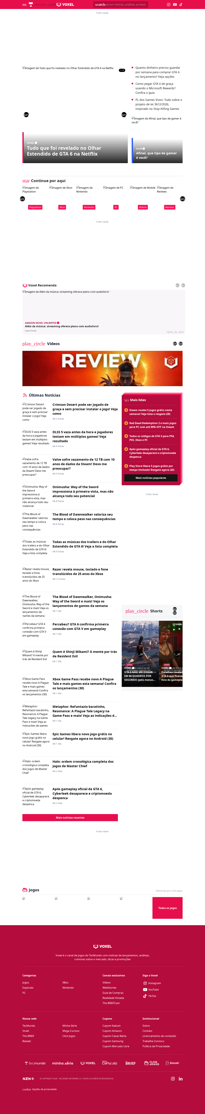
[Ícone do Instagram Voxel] (168, 4)
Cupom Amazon (112, 1031)
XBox (65, 982)
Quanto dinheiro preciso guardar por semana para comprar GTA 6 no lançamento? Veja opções (157, 72)
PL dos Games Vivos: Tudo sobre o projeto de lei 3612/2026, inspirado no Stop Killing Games (158, 104)
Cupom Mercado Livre (115, 1046)
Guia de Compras (112, 993)
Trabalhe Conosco (153, 1041)
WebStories (109, 987)
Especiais (27, 987)
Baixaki (26, 1041)
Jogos (25, 982)
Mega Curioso (70, 1031)
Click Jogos (68, 1036)
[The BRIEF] (130, 1063)
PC (24, 993)
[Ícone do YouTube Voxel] (175, 4)
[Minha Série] (63, 1063)
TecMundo (28, 1025)
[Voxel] (88, 1063)
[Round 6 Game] (135, 908)
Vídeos (106, 982)
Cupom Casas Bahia (114, 1036)
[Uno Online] (70, 908)
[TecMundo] (31, 4)
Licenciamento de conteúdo (159, 1036)
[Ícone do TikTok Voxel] (181, 4)
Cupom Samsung (112, 1041)
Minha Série (69, 1025)
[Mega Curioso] (109, 1063)
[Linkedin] (181, 1079)
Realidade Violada (113, 998)
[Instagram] (173, 1079)
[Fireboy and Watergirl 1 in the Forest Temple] (37, 908)
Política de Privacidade (156, 1046)
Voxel (25, 1031)
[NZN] (28, 1079)
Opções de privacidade (39, 1089)
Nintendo (68, 987)
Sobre (146, 1025)
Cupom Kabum (111, 1025)
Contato (147, 1031)
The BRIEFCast (111, 1003)
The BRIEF (28, 1036)
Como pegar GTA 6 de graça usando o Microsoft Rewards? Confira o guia (155, 88)
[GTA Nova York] (102, 908)
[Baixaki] (172, 1063)
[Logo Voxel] (65, 4)
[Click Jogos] (151, 1063)
